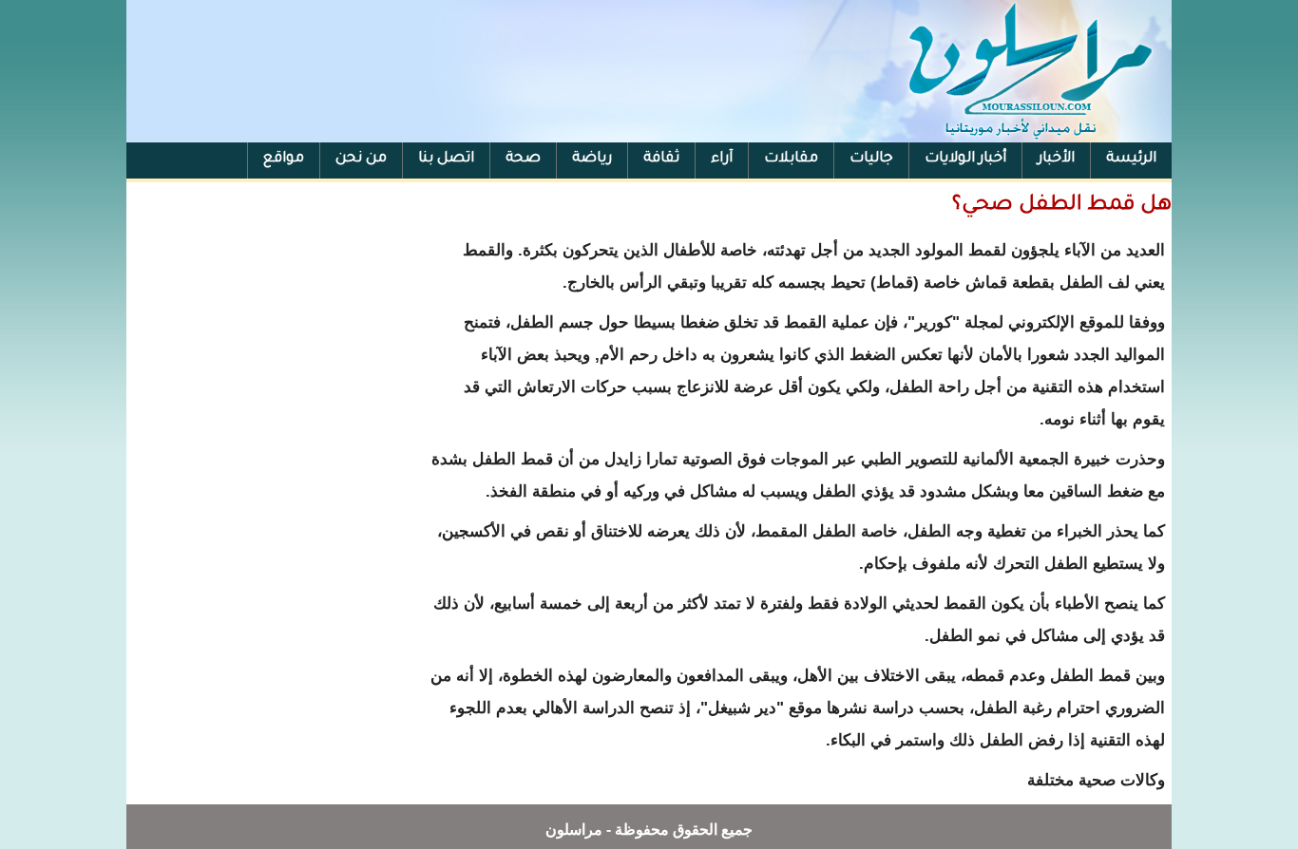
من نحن (361, 159)
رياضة (592, 159)
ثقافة (661, 159)
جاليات (871, 159)
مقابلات (791, 159)
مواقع (283, 159)
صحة (523, 159)
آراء (722, 159)
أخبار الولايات (965, 159)
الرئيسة (1131, 159)
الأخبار (1056, 159)
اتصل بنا (446, 159)
